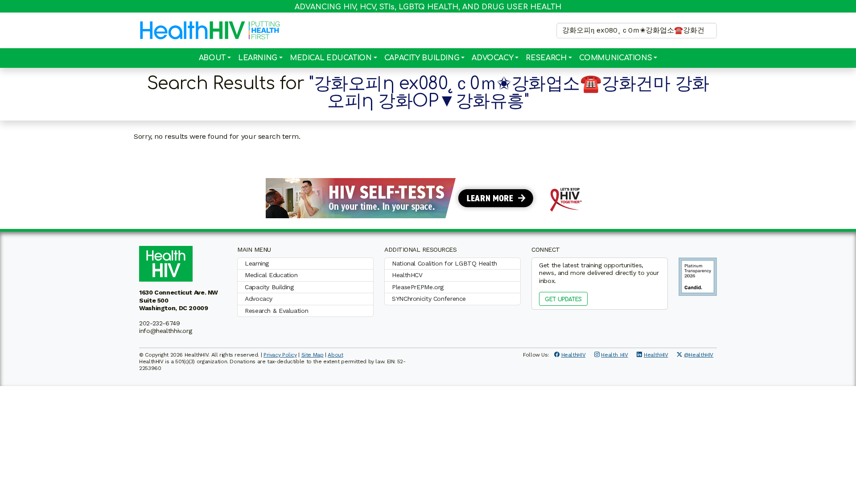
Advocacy (492, 58)
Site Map (312, 355)
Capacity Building (422, 58)
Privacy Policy (280, 355)
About (212, 58)
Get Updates (563, 299)
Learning (257, 58)
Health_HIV (614, 355)
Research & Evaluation (276, 310)
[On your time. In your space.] (428, 197)
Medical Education (331, 58)
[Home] (192, 30)
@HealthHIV (698, 355)
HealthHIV (573, 355)
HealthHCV (407, 274)
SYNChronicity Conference (429, 298)
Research (546, 58)
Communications (615, 58)
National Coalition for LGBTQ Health (444, 263)
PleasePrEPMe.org (418, 287)
